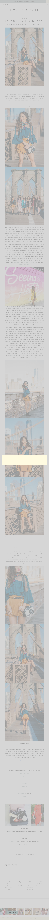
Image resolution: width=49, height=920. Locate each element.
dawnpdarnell (13, 912)
